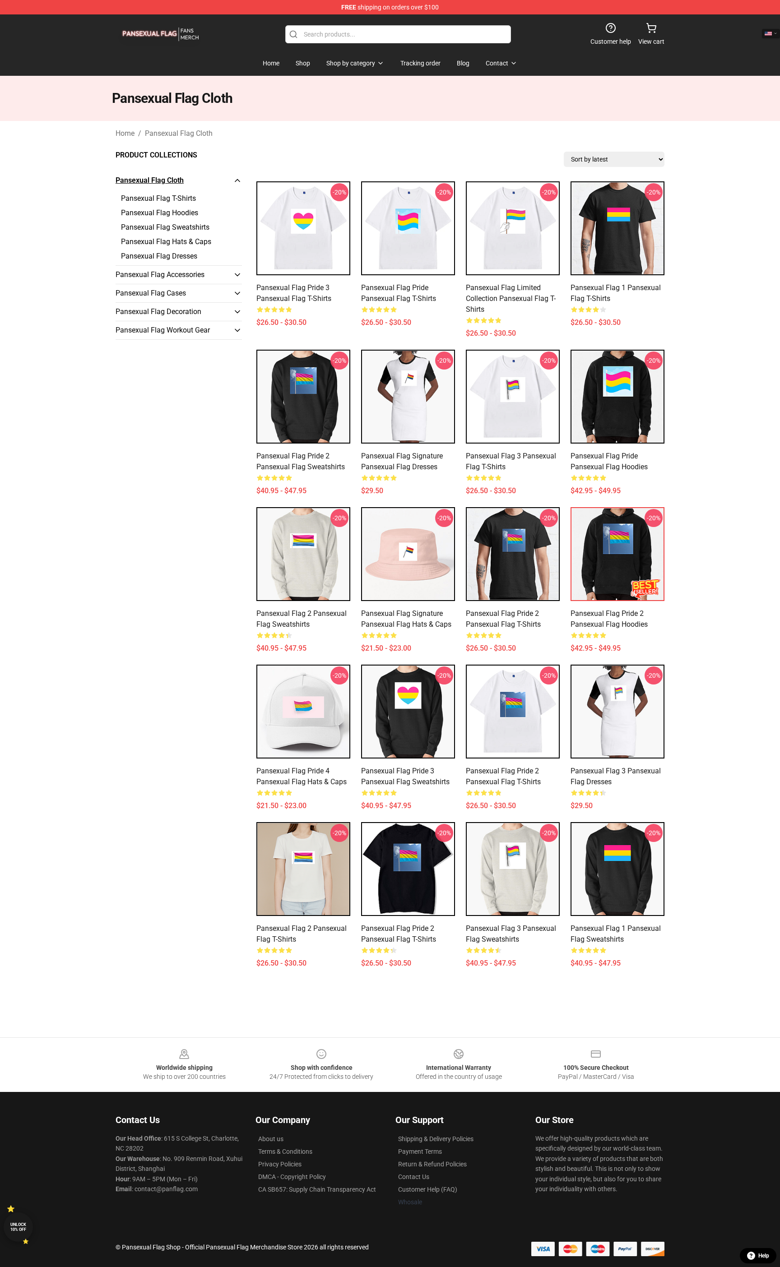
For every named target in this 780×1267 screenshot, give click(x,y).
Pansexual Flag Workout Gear (163, 330)
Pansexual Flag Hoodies (159, 212)
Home (125, 133)
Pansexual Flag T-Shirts (158, 198)
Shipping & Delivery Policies (436, 1138)
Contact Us (413, 1176)
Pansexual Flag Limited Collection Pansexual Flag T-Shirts (511, 298)
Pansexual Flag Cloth (179, 133)
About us (270, 1138)
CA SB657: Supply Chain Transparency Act (317, 1189)
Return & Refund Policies (432, 1164)
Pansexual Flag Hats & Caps (166, 241)
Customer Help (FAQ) (427, 1189)
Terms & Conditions (285, 1151)
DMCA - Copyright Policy (292, 1176)
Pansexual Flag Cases (151, 293)
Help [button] (763, 1256)
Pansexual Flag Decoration (158, 311)
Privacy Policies (280, 1164)
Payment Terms (420, 1151)
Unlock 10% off (18, 1227)
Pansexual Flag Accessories (160, 274)
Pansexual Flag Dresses (159, 256)
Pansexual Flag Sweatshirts (165, 227)
